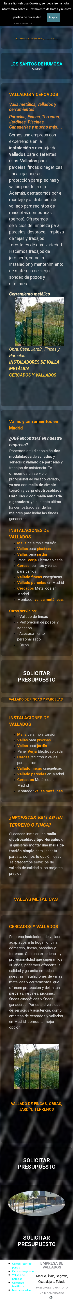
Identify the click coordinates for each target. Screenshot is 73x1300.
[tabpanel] (36, 66)
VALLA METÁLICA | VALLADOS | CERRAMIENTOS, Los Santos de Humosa (36, 39)
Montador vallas (21, 1290)
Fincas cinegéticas (23, 1271)
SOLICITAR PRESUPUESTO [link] (37, 676)
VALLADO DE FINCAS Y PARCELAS (36, 699)
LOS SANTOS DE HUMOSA (36, 63)
